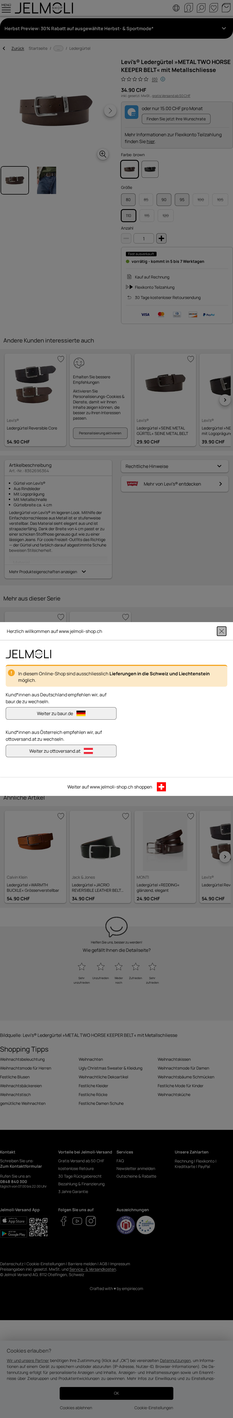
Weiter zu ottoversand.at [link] (54, 751)
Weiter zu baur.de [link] (55, 713)
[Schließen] (221, 631)
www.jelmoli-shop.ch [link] (111, 787)
